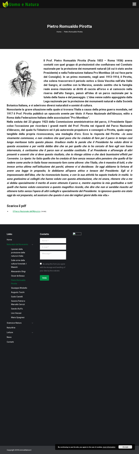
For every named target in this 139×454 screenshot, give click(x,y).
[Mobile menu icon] (134, 4)
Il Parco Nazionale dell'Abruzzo (26, 211)
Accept (125, 447)
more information (109, 447)
